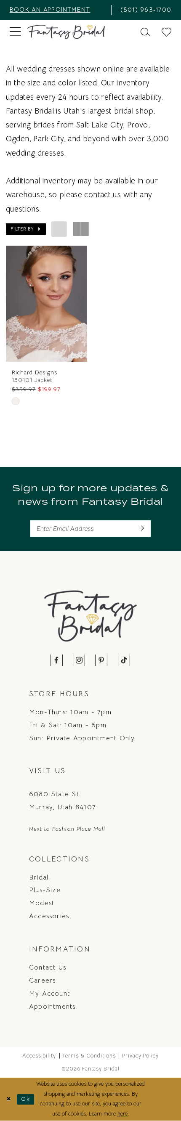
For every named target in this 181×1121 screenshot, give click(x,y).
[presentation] (46, 304)
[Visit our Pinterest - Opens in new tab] (102, 661)
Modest (41, 902)
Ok (25, 1099)
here (122, 1113)
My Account (49, 993)
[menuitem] (57, 10)
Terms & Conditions (89, 1055)
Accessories (49, 916)
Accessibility (39, 1055)
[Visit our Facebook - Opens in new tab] (57, 661)
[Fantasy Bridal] (66, 32)
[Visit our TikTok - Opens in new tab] (124, 661)
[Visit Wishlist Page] (166, 32)
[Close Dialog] (8, 1099)
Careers (42, 980)
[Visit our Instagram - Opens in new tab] (79, 661)
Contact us (47, 967)
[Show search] (145, 32)
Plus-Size (45, 889)
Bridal (38, 877)
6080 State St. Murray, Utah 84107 (62, 800)
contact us (102, 194)
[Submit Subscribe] (141, 528)
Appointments (52, 1006)
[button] (15, 32)
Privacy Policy (140, 1055)
